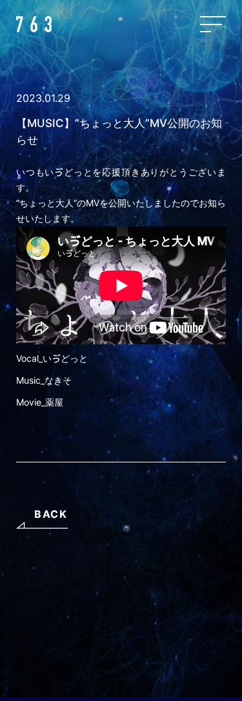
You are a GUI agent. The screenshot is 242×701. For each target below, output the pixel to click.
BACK (51, 514)
